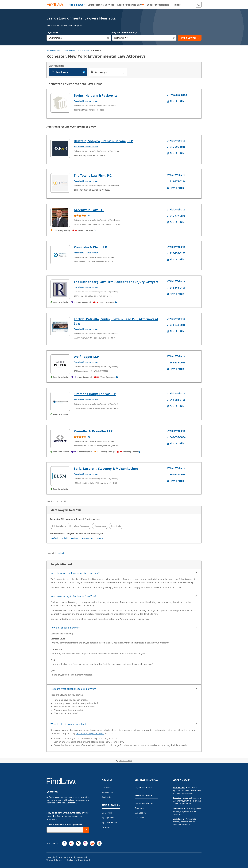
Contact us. (72, 803)
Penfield (64, 538)
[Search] (199, 4)
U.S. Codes (139, 817)
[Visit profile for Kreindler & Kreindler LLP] (60, 438)
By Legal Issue (108, 817)
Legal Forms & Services (145, 787)
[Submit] (86, 830)
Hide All (61, 553)
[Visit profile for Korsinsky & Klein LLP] (60, 254)
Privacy (59, 860)
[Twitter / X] (78, 843)
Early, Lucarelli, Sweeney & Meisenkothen (106, 468)
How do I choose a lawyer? (65, 627)
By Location (107, 813)
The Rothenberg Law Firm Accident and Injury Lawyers (116, 282)
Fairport (99, 538)
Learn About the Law (144, 803)
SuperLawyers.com (181, 798)
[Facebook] (64, 843)
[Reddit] (92, 843)
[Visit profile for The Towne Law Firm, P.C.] (60, 183)
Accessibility (107, 792)
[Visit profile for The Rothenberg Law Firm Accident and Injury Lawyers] (60, 289)
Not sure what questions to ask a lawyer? (73, 688)
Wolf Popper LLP (86, 356)
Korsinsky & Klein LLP (90, 247)
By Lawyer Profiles (110, 822)
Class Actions (100, 526)
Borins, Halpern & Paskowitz (95, 95)
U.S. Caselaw (140, 813)
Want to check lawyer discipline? (68, 724)
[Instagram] (85, 843)
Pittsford (54, 538)
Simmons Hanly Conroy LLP (95, 394)
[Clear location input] (174, 38)
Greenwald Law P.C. (89, 210)
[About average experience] (94, 230)
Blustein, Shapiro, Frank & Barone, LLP (103, 141)
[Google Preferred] (99, 843)
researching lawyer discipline (90, 733)
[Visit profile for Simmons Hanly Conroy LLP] (60, 401)
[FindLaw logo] (56, 5)
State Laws (139, 808)
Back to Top (125, 760)
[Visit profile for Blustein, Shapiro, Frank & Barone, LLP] (60, 148)
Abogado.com (179, 808)
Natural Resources (81, 526)
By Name (106, 827)
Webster (75, 538)
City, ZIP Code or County (124, 32)
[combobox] (79, 38)
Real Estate (116, 526)
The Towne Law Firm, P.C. (93, 175)
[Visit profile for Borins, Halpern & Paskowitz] (60, 102)
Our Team (106, 787)
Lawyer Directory (53, 50)
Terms (49, 860)
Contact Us (106, 797)
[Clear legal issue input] (108, 38)
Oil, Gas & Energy (59, 526)
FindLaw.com (179, 787)
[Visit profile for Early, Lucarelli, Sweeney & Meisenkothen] (60, 476)
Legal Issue (52, 32)
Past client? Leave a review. (86, 101)
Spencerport (87, 538)
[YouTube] (71, 843)
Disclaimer (71, 860)
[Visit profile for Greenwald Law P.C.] (60, 217)
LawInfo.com (178, 819)
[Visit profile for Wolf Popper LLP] (60, 364)
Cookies (83, 860)
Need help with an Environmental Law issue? (75, 573)
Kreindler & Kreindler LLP (93, 431)
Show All (50, 553)
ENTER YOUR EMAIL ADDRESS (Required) (65, 824)
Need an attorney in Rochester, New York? (73, 596)
